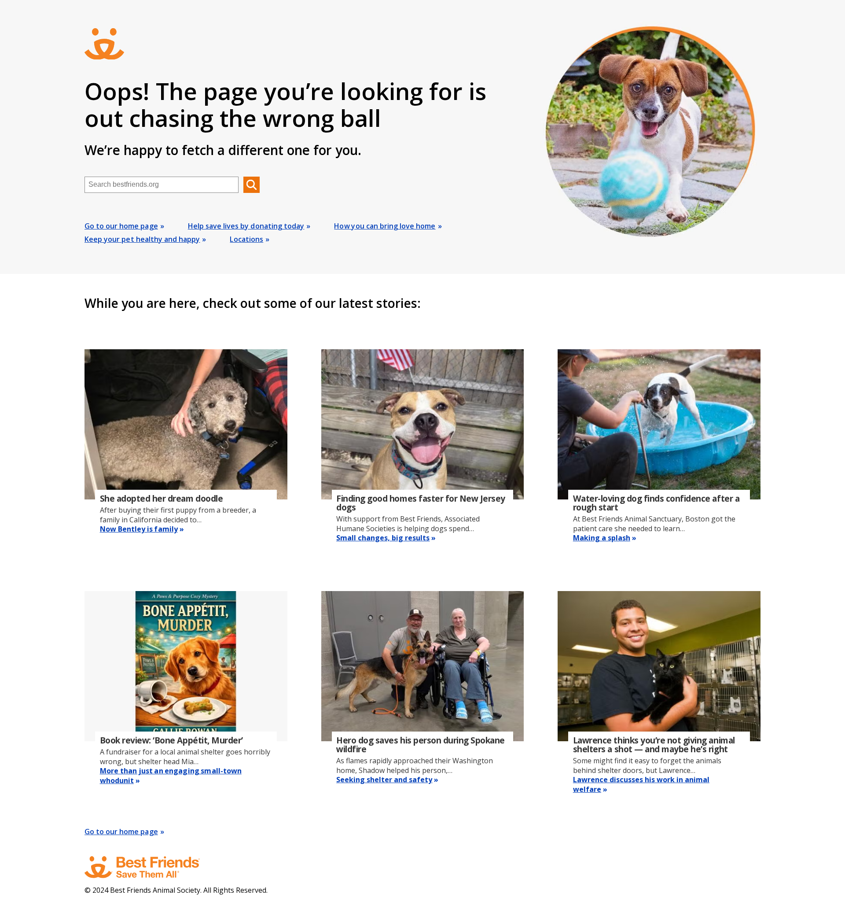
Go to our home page (121, 226)
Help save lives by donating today (246, 226)
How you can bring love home (384, 226)
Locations (246, 239)
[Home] (150, 867)
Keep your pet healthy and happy (142, 239)
